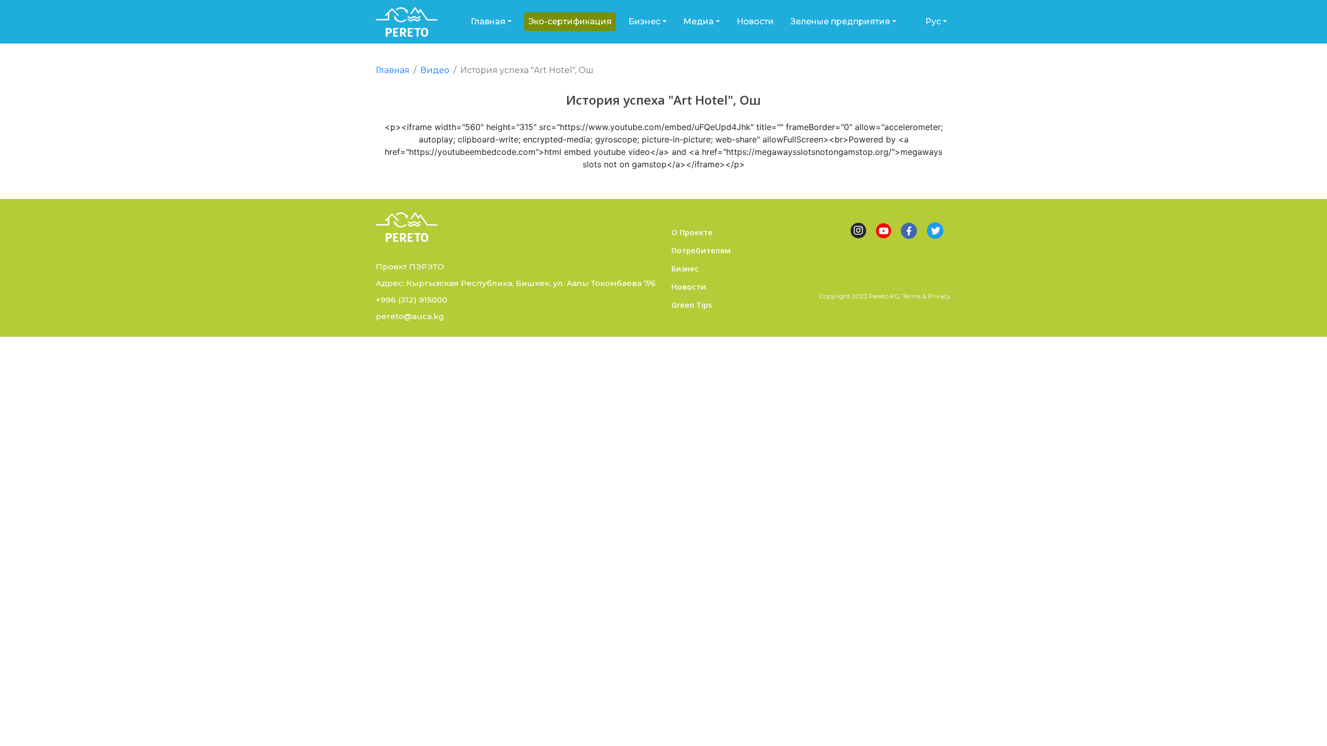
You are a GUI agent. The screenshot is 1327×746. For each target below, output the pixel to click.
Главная (488, 21)
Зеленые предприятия (840, 21)
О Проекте (692, 232)
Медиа (698, 21)
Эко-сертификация (570, 21)
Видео (434, 70)
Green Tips (691, 304)
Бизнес (644, 21)
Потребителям (701, 250)
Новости (755, 21)
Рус (933, 21)
